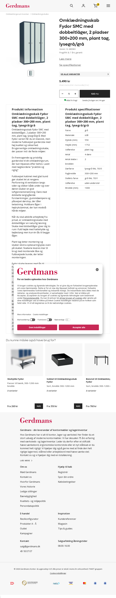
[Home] (26, 5)
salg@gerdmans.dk (30, 546)
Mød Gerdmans (28, 472)
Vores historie (27, 486)
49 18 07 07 (26, 551)
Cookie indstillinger (58, 573)
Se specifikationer (70, 65)
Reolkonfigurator (29, 518)
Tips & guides (65, 528)
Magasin (62, 523)
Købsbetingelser (67, 481)
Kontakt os (26, 477)
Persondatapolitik (29, 505)
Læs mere (65, 59)
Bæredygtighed (28, 496)
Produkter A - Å (28, 523)
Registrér (63, 472)
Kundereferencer (67, 518)
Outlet (23, 528)
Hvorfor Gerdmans (30, 481)
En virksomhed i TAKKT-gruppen (88, 569)
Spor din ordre (65, 477)
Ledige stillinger (28, 491)
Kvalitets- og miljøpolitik (33, 501)
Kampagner (26, 533)
